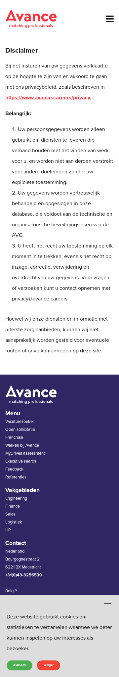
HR (8, 530)
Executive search (20, 461)
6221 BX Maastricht (23, 567)
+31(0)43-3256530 (23, 575)
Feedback (14, 469)
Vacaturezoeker (19, 421)
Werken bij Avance (22, 445)
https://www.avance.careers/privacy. (48, 97)
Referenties (15, 477)
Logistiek (13, 522)
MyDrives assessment (25, 453)
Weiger (49, 665)
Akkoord (19, 665)
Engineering (16, 498)
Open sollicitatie (20, 429)
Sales (10, 514)
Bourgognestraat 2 (22, 559)
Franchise (14, 437)
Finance (12, 506)
